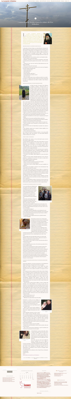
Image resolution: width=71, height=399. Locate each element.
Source (24, 353)
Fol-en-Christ (40, 373)
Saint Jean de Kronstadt (43, 382)
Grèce (43, 374)
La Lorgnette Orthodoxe (8, 1)
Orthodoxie (37, 357)
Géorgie (46, 374)
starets (47, 385)
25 (22, 378)
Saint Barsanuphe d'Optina (44, 382)
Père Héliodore (28, 357)
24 (20, 378)
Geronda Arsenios (45, 373)
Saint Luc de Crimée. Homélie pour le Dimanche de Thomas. (42, 362)
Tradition (42, 386)
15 (30, 376)
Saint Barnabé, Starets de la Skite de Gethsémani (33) (8, 379)
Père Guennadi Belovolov (42, 380)
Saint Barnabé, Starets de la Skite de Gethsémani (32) (9, 381)
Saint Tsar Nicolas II (42, 385)
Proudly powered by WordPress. (5, 398)
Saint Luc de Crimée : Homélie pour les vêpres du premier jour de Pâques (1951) (29, 362)
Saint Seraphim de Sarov (42, 384)
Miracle (41, 375)
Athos (45, 372)
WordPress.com (18, 398)
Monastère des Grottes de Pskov (45, 375)
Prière (38, 380)
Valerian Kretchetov (43, 387)
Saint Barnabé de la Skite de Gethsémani (43, 381)
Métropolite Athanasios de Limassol (42, 376)
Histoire (48, 374)
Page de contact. (39, 393)
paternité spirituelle (47, 379)
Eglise (38, 373)
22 (30, 377)
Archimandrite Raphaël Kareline (40, 372)
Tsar (37, 386)
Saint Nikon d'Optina (45, 383)
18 (22, 377)
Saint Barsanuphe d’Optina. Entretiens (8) (7, 380)
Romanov (46, 380)
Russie (49, 380)
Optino (34, 357)
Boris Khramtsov (48, 372)
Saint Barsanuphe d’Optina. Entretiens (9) (7, 378)
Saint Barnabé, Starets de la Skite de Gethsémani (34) (8, 377)
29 (30, 378)
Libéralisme (38, 375)
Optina (41, 377)
